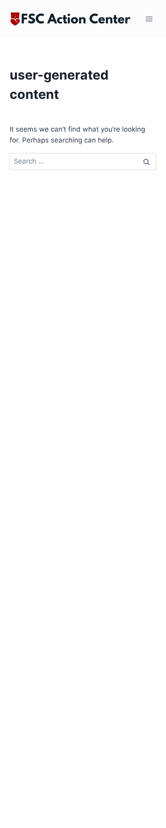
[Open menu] (148, 19)
